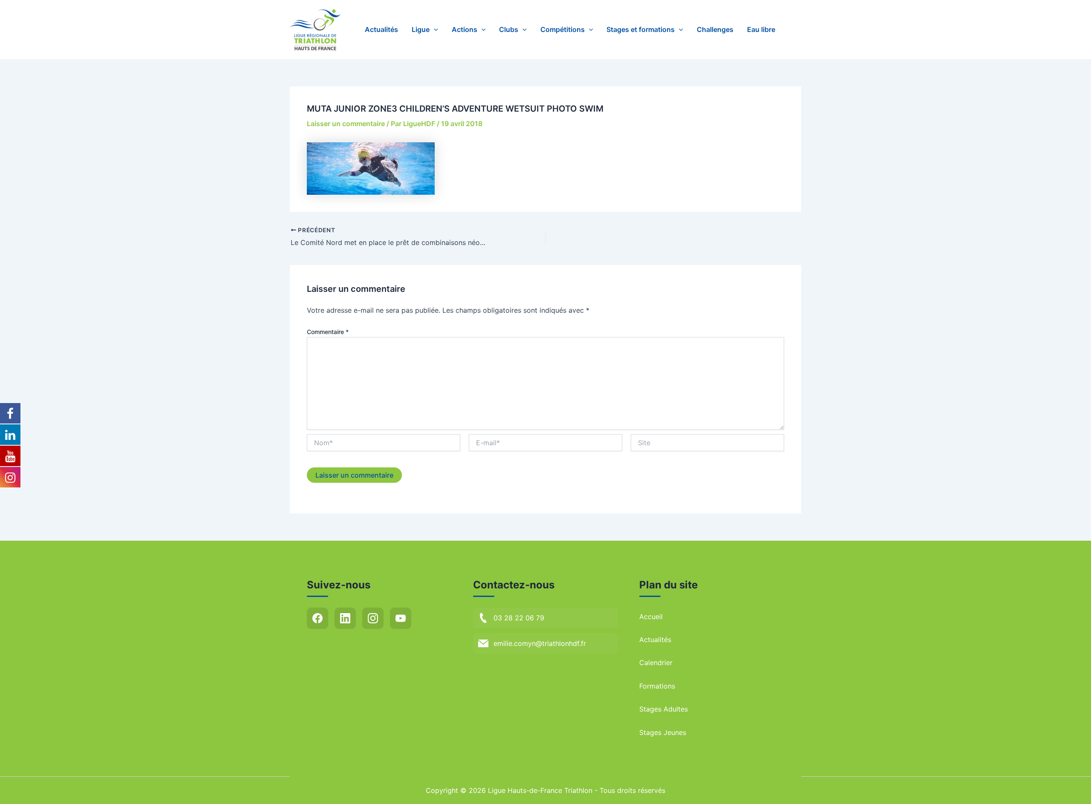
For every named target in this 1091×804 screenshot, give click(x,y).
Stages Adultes (663, 709)
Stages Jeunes (662, 732)
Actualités (381, 29)
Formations (657, 686)
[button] (434, 29)
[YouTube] (400, 618)
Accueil (651, 616)
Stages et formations (640, 29)
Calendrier (655, 662)
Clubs (508, 29)
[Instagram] (373, 618)
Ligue (421, 29)
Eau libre (761, 29)
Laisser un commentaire (346, 123)
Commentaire (328, 331)
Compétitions (562, 29)
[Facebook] (317, 618)
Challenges (715, 29)
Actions (464, 29)
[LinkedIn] (345, 618)
